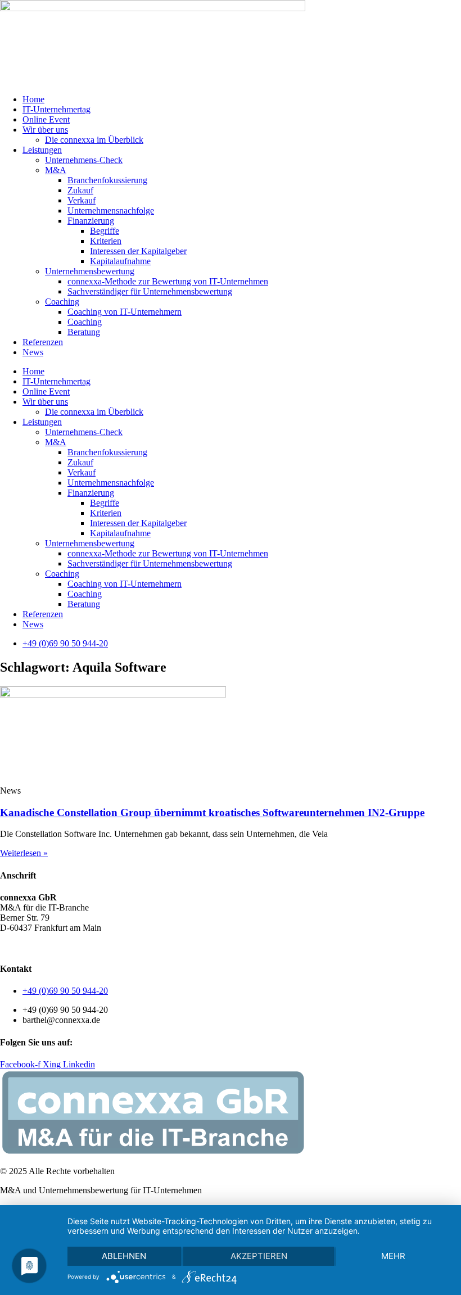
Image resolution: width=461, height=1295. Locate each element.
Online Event (46, 119)
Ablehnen (124, 1256)
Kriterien (105, 241)
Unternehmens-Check (84, 160)
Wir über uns (45, 129)
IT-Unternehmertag (56, 109)
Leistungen (42, 150)
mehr (393, 1256)
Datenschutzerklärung (64, 947)
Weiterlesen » (24, 853)
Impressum (129, 947)
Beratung (83, 332)
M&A (55, 170)
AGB (10, 947)
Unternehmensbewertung (89, 271)
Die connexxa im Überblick (94, 139)
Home (33, 99)
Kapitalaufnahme (120, 261)
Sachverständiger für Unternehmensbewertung (149, 291)
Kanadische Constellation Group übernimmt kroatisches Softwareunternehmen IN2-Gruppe (212, 812)
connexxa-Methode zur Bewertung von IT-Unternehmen (167, 281)
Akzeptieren (259, 1256)
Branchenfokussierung (107, 180)
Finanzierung (90, 220)
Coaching (62, 301)
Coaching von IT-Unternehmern (124, 311)
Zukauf (80, 190)
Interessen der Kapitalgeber (138, 251)
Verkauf (81, 200)
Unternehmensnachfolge (110, 210)
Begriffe (104, 231)
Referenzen (42, 342)
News (32, 352)
